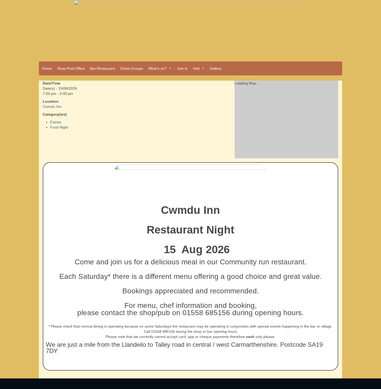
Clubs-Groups (131, 68)
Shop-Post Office (71, 68)
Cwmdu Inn (52, 106)
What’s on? (157, 68)
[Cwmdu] (190, 29)
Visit (196, 68)
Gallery (216, 68)
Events (55, 122)
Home (47, 68)
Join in (182, 68)
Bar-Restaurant (102, 68)
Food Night (59, 127)
